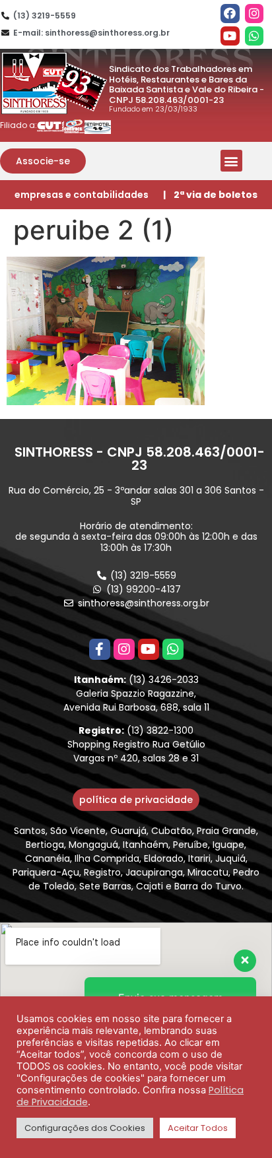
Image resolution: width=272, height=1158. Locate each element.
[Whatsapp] (254, 36)
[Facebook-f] (99, 649)
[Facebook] (230, 13)
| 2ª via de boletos (210, 194)
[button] (43, 161)
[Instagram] (254, 13)
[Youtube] (230, 36)
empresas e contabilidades (82, 194)
